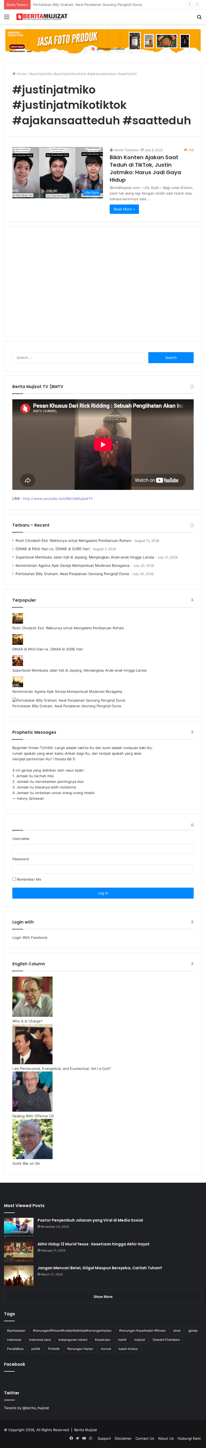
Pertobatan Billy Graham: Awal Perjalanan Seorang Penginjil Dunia (72, 574)
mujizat (139, 1340)
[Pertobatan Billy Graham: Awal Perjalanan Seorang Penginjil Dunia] (68, 700)
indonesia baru (40, 1340)
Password (20, 859)
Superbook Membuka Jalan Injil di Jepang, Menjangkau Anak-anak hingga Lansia (85, 557)
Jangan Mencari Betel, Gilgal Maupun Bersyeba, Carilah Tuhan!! (100, 1268)
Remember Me (28, 879)
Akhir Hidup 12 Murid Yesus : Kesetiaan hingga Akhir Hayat (94, 1244)
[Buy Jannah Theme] (103, 41)
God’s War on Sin (26, 1163)
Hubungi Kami (189, 1438)
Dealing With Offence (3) (33, 1116)
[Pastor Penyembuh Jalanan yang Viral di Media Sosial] (19, 1228)
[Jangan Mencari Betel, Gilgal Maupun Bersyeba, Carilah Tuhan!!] (19, 1275)
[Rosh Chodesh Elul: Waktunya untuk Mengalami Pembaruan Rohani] (17, 622)
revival (106, 1349)
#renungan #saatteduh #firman (142, 1330)
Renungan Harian (80, 1349)
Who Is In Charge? (27, 1021)
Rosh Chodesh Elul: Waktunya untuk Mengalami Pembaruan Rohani (73, 540)
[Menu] (6, 19)
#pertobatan (16, 1330)
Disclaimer (123, 1438)
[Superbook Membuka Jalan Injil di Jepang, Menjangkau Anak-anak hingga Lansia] (17, 664)
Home (21, 74)
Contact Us (144, 1438)
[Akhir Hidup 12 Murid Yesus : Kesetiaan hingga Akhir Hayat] (19, 1252)
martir (122, 1340)
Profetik (54, 1349)
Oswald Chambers (166, 1340)
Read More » (124, 209)
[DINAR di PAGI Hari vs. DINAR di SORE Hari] (17, 643)
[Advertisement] (103, 284)
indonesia (14, 1340)
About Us (166, 1438)
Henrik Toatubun (126, 150)
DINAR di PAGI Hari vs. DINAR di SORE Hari (53, 549)
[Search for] (199, 19)
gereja (193, 1330)
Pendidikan (15, 1349)
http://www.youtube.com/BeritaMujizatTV (58, 498)
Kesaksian (103, 1340)
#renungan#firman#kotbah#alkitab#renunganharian (72, 1330)
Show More (103, 1296)
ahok (177, 1330)
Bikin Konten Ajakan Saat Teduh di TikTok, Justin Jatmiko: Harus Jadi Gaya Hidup (145, 169)
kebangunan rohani (72, 1340)
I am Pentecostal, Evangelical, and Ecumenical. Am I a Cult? (61, 1068)
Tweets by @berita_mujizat (26, 1408)
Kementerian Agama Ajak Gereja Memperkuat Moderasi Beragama (73, 565)
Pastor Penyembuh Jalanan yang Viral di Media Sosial (90, 1220)
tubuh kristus (128, 1349)
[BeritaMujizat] (41, 16)
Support (104, 1438)
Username (21, 838)
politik (36, 1349)
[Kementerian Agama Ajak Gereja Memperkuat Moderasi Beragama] (17, 686)
